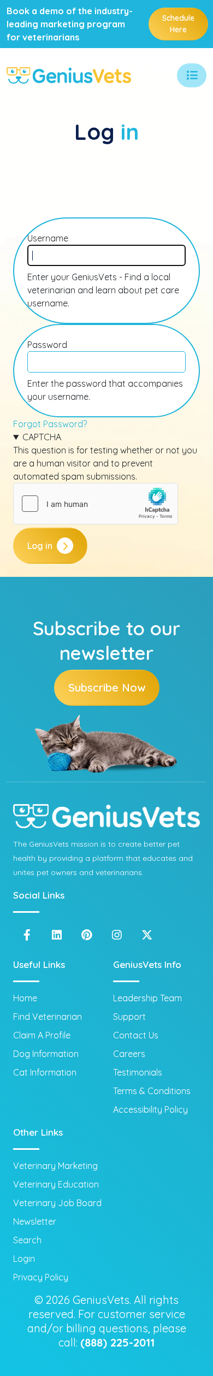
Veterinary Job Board (57, 1202)
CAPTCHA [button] (41, 437)
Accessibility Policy (150, 1109)
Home (25, 998)
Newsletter (34, 1221)
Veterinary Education (56, 1184)
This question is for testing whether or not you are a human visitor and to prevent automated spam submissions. (105, 457)
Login (24, 1258)
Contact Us (135, 1035)
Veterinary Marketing (55, 1165)
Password (47, 344)
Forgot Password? (50, 423)
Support (129, 1016)
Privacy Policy (40, 1277)
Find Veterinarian (47, 1016)
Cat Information (44, 1072)
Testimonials (137, 1072)
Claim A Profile (41, 1035)
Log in (39, 545)
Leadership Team (147, 998)
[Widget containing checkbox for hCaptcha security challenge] (95, 503)
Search (27, 1240)
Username (47, 238)
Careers (129, 1053)
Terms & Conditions (152, 1090)
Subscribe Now (106, 687)
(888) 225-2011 (117, 1342)
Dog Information (46, 1053)
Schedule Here (178, 23)
